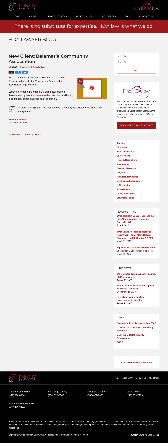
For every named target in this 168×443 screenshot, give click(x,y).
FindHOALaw (147, 6)
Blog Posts (154, 378)
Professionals (84, 16)
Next (38, 134)
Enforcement (123, 156)
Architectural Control (127, 177)
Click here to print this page (136, 362)
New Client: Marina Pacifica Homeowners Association (130, 298)
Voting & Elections (126, 193)
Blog (128, 16)
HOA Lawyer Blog (22, 6)
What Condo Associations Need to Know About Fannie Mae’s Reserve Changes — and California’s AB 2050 (135, 235)
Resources (109, 16)
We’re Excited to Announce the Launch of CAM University (136, 275)
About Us (34, 16)
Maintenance (123, 164)
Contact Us (146, 16)
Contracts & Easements (128, 181)
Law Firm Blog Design (145, 435)
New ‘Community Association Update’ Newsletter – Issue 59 (135, 287)
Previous (15, 134)
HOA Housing (123, 185)
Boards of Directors (126, 168)
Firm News (22, 119)
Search (136, 70)
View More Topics (125, 198)
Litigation (121, 172)
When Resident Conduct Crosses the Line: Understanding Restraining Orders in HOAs (135, 219)
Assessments (123, 189)
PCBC (120, 342)
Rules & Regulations (127, 160)
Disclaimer (128, 378)
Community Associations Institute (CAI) (136, 323)
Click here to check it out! (136, 125)
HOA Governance (125, 151)
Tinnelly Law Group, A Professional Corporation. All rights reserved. (57, 435)
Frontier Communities (38, 95)
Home (16, 16)
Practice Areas (57, 16)
